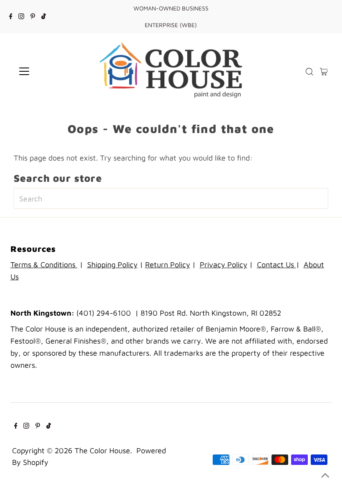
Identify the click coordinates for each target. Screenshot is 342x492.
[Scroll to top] (325, 475)
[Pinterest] (32, 17)
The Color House (102, 450)
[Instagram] (21, 17)
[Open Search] (309, 71)
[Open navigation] (51, 71)
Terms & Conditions (44, 264)
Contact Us (276, 264)
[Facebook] (11, 17)
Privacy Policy (223, 264)
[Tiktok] (43, 17)
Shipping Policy (112, 264)
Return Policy (167, 264)
